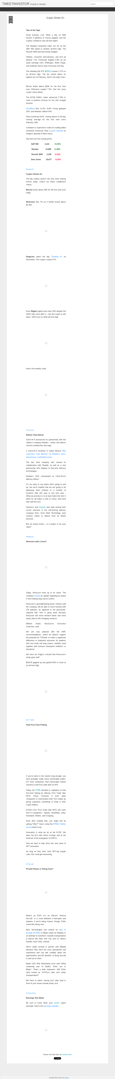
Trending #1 (56, 256)
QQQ (48, 71)
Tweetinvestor (67, 1054)
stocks (57, 1002)
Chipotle (42, 507)
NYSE (38, 790)
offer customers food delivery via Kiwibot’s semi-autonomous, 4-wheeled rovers (46, 453)
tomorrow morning (55, 65)
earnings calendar (51, 1005)
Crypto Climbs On (55, 17)
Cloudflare (30, 108)
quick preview (57, 130)
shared (37, 595)
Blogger (67, 1077)
